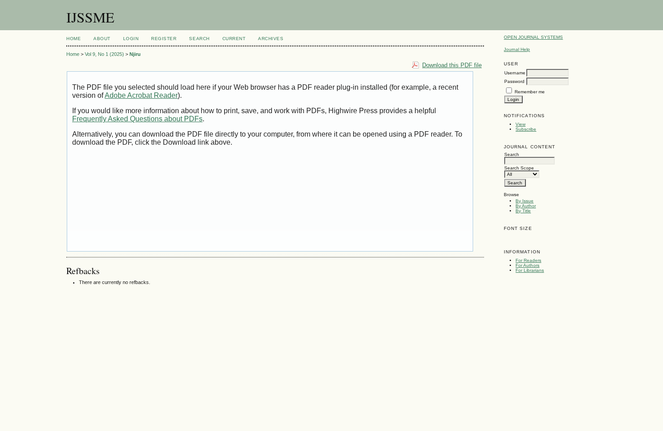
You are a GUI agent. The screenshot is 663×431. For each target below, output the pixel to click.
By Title (523, 210)
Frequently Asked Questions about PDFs (137, 119)
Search (199, 38)
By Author (526, 205)
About (101, 38)
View (520, 124)
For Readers (528, 260)
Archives (270, 38)
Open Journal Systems (533, 37)
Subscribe (526, 129)
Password (514, 81)
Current (234, 38)
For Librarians (530, 270)
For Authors (527, 265)
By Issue (525, 200)
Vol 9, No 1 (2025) (104, 54)
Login (131, 38)
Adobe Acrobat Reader (141, 95)
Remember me (530, 91)
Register (163, 38)
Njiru (135, 54)
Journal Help (517, 49)
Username (514, 72)
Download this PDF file (452, 65)
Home (73, 38)
